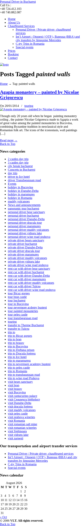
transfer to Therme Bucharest (26, 325)
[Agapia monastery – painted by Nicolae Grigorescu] (33, 109)
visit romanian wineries (22, 427)
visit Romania (16, 420)
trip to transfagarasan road (24, 374)
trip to (11, 332)
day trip (12, 173)
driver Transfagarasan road (24, 180)
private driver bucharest (22, 244)
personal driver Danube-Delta (26, 219)
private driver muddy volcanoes (27, 258)
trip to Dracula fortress (22, 353)
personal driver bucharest (23, 215)
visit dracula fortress (20, 406)
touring (28, 105)
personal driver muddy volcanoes (28, 229)
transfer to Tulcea (18, 328)
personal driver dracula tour (25, 222)
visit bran (13, 385)
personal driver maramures (24, 226)
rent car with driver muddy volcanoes (31, 282)
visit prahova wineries (21, 417)
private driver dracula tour (24, 251)
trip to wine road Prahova (23, 378)
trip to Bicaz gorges (20, 335)
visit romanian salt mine (22, 424)
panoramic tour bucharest (23, 208)
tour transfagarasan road (23, 318)
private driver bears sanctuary (26, 240)
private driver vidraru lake (24, 261)
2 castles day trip (18, 159)
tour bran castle (17, 297)
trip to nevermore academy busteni (29, 364)
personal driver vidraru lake (25, 233)
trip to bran (14, 339)
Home (4, 83)
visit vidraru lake (18, 434)
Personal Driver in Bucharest (18, 1)
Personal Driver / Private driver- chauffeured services (41, 453)
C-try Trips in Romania (22, 464)
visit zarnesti (15, 438)
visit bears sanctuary (20, 381)
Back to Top (7, 144)
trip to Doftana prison (21, 350)
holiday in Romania (20, 198)
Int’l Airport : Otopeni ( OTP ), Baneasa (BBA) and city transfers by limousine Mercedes (42, 458)
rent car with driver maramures (27, 279)
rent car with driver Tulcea (24, 286)
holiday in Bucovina (20, 187)
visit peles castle (18, 413)
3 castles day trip (18, 162)
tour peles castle (18, 314)
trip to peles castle (19, 367)
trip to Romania (17, 371)
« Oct (3, 517)
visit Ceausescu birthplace (24, 399)
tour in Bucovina (18, 304)
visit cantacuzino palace (22, 396)
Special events (17, 467)
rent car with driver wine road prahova (31, 289)
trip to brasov (16, 343)
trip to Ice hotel (17, 357)
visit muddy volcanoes (22, 410)
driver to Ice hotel (19, 176)
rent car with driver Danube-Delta (29, 275)
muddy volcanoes (19, 201)
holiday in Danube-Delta (23, 190)
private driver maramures (23, 254)
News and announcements (24, 205)
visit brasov (15, 388)
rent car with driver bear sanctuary (29, 268)
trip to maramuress (19, 360)
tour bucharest (16, 300)
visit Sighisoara (17, 431)
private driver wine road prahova (28, 265)
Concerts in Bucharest (21, 169)
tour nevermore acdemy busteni (27, 307)
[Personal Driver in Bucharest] (4, 64)
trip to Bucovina (18, 346)
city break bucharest (20, 166)
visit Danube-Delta (19, 403)
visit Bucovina (17, 392)
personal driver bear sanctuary (26, 212)
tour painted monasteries (23, 311)
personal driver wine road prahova (29, 236)
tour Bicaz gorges (19, 293)
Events (12, 183)
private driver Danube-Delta (25, 247)
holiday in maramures (21, 194)
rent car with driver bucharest (26, 272)
